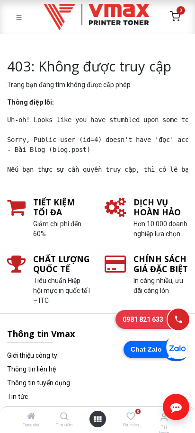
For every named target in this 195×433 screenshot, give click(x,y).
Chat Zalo (146, 349)
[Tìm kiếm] (64, 417)
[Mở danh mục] (97, 419)
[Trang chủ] (31, 417)
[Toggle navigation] (19, 17)
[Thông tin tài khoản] (164, 417)
